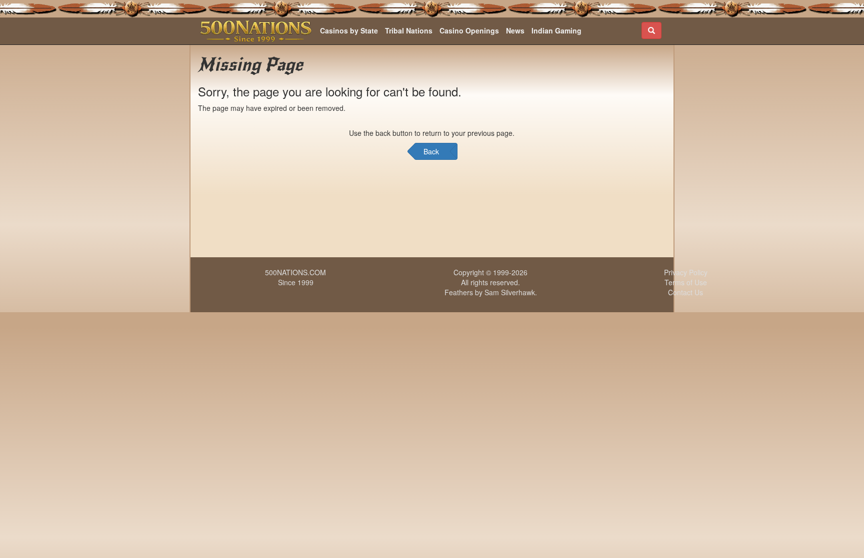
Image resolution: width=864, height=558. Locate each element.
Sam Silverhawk (509, 292)
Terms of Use (685, 282)
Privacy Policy (686, 272)
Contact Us (685, 292)
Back (431, 151)
